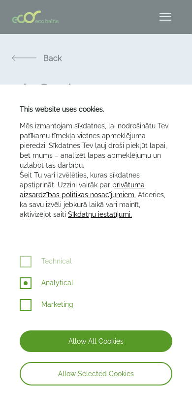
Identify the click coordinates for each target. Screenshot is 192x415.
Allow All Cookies (96, 341)
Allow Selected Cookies (96, 374)
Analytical (57, 283)
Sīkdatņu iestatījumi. (100, 214)
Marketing (57, 304)
